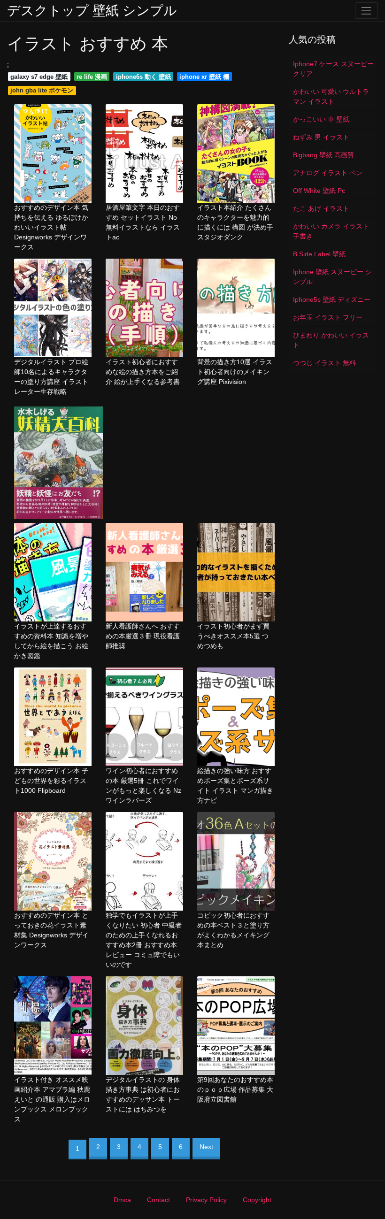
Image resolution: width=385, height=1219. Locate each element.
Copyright (257, 1200)
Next (206, 1146)
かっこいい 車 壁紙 (321, 119)
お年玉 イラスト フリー (327, 317)
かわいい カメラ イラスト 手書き (331, 231)
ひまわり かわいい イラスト (331, 340)
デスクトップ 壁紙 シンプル (92, 10)
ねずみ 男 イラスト (321, 137)
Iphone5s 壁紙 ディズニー (331, 299)
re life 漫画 (92, 76)
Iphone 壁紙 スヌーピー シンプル (332, 276)
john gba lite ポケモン (41, 90)
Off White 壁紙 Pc (319, 190)
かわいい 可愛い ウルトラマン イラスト (331, 96)
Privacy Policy (206, 1200)
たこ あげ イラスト (321, 208)
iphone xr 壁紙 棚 (204, 76)
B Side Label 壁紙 (319, 254)
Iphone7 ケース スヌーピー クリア (333, 68)
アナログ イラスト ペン (327, 172)
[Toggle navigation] (366, 10)
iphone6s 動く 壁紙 (143, 76)
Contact (158, 1200)
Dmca (122, 1200)
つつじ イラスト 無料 (324, 363)
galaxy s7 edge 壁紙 (39, 76)
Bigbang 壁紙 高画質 (323, 155)
